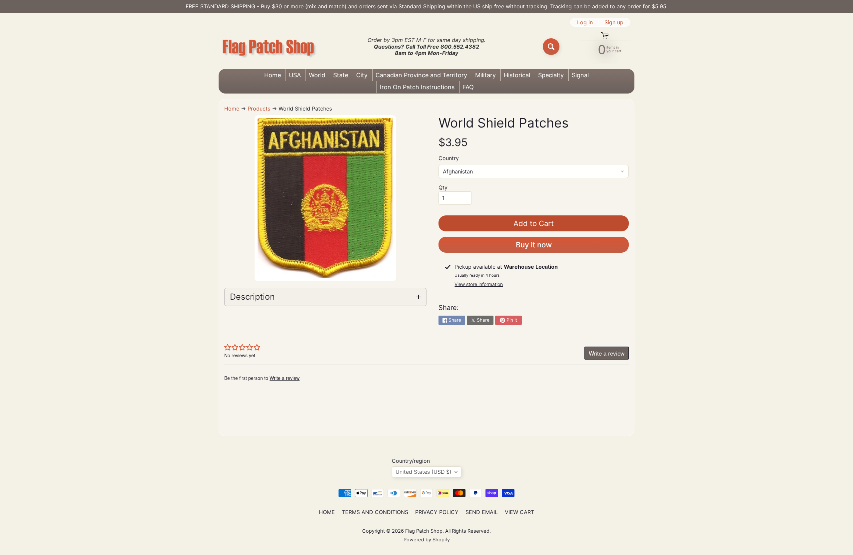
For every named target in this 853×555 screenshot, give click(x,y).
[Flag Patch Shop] (269, 47)
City (362, 75)
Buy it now (534, 244)
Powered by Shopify (427, 540)
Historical (517, 75)
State (340, 75)
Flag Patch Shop (423, 531)
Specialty (551, 75)
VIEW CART (519, 512)
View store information (478, 284)
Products (259, 108)
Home (272, 75)
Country (448, 158)
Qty (442, 187)
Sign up (613, 22)
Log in (585, 22)
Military (485, 75)
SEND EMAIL (481, 512)
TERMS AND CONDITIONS (375, 512)
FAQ (468, 87)
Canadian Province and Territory (421, 75)
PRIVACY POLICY (436, 512)
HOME (327, 512)
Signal (580, 75)
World (317, 75)
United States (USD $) (423, 471)
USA (295, 75)
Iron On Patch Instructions (417, 87)
